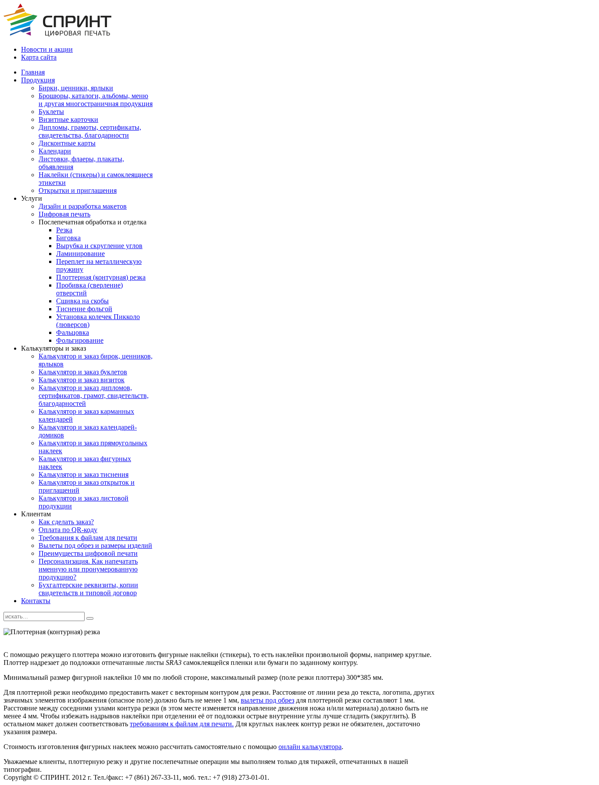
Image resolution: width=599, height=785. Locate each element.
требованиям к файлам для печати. (182, 724)
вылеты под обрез (267, 700)
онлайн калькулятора (310, 746)
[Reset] (89, 618)
